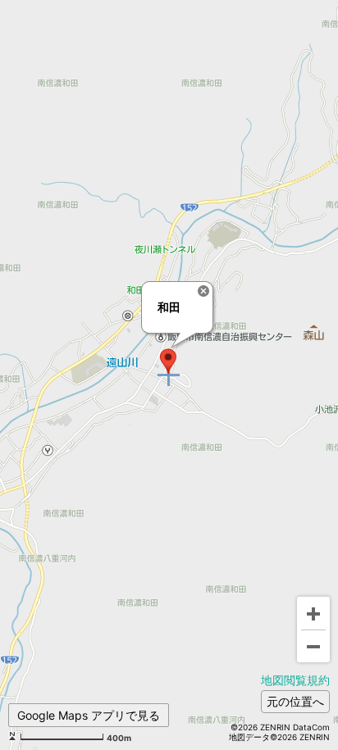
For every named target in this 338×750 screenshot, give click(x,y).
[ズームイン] (313, 613)
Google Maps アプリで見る (88, 715)
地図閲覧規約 (295, 680)
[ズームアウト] (313, 646)
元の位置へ (295, 701)
